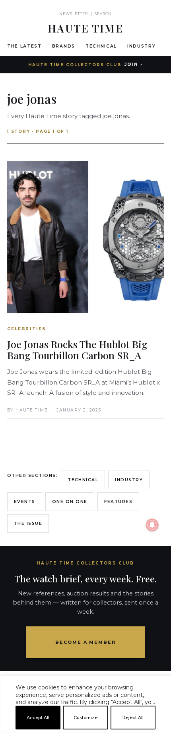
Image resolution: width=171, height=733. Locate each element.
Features (118, 501)
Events (24, 501)
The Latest (24, 46)
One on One (69, 501)
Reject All (133, 717)
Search (103, 13)
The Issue (28, 523)
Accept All (38, 717)
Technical (101, 46)
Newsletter (73, 13)
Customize (85, 717)
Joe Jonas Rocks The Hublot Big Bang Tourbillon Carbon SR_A (77, 349)
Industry (141, 46)
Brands (63, 46)
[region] (85, 730)
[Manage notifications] (152, 525)
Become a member (85, 642)
